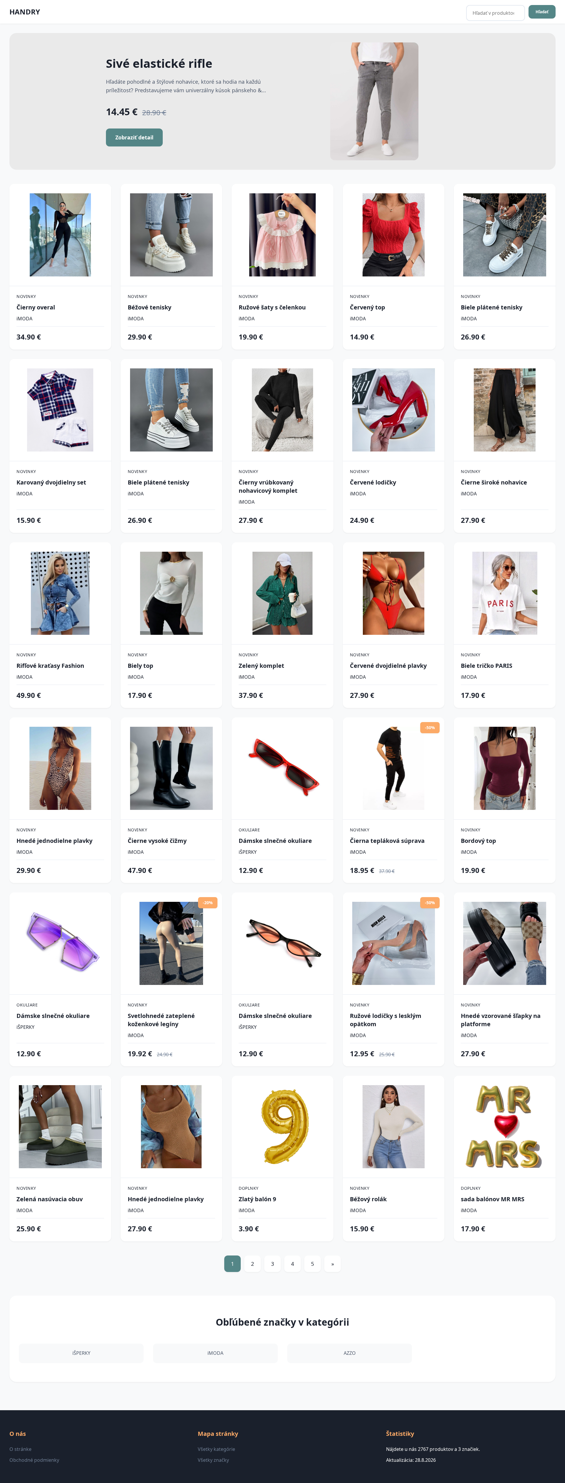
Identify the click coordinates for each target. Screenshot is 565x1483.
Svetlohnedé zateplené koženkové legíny (161, 1020)
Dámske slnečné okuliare (275, 841)
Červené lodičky (373, 482)
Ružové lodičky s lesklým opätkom (385, 1020)
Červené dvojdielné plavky (388, 666)
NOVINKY (26, 296)
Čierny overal (35, 307)
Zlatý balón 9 (257, 1199)
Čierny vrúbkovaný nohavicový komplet (268, 486)
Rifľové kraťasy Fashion (50, 666)
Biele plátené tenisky (491, 307)
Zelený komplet (261, 666)
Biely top (140, 666)
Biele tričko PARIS (486, 666)
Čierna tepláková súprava (387, 841)
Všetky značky (213, 1460)
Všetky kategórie (216, 1449)
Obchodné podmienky (34, 1460)
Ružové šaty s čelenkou (272, 307)
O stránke (20, 1449)
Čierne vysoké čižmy (157, 841)
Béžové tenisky (149, 307)
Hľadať (542, 11)
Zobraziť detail (134, 137)
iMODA (24, 318)
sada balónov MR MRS (492, 1199)
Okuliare (249, 830)
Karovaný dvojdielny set (51, 482)
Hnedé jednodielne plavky (54, 841)
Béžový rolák (368, 1199)
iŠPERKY (248, 852)
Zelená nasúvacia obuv (49, 1199)
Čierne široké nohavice (494, 482)
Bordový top (478, 841)
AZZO (350, 1353)
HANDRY (24, 12)
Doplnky (249, 1188)
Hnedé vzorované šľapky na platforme (501, 1020)
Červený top (367, 307)
